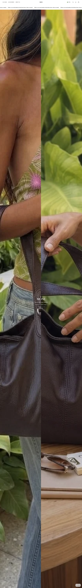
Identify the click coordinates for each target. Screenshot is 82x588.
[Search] (73, 2)
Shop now (41, 308)
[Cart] (78, 2)
